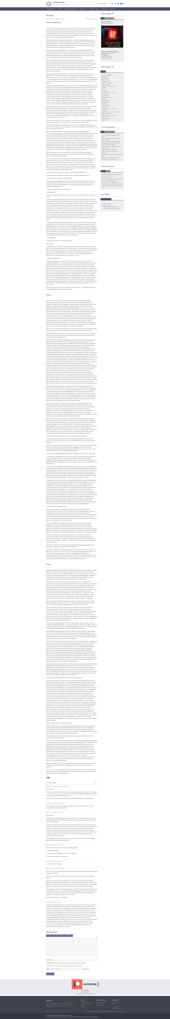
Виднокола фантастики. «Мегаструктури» (112, 179)
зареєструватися (72, 966)
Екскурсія (104, 110)
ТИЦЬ (66, 1006)
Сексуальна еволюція (107, 83)
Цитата (64, 935)
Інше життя (104, 103)
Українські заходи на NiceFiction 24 (110, 182)
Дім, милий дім (105, 102)
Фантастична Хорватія (107, 177)
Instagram (89, 1011)
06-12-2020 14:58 (60, 868)
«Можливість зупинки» (106, 23)
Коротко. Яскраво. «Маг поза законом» (111, 141)
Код (70, 935)
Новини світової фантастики (111, 206)
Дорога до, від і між (106, 100)
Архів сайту (83, 1005)
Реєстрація (103, 3)
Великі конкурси (100, 1005)
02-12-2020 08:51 (65, 786)
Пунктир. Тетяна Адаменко (108, 144)
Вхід (98, 3)
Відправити (50, 974)
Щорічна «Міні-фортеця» (87, 1003)
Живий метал (105, 107)
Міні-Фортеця (100, 1003)
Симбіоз (104, 87)
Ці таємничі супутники (107, 97)
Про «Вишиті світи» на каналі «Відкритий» (112, 184)
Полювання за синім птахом (109, 92)
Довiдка (83, 1006)
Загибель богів (105, 78)
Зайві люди (104, 91)
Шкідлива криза (106, 118)
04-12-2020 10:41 (59, 845)
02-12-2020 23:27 (60, 803)
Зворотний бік (61, 18)
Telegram (95, 1011)
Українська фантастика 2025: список (111, 143)
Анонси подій (107, 203)
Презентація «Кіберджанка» (108, 180)
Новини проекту (108, 205)
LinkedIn (121, 1011)
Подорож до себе (106, 105)
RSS (96, 782)
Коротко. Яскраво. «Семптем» (109, 149)
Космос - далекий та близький (109, 108)
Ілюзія (103, 89)
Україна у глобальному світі (108, 86)
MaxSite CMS (68, 1015)
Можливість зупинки (107, 74)
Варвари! (104, 99)
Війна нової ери (106, 84)
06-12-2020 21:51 (58, 902)
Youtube (108, 1011)
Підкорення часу (106, 81)
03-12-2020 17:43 (59, 812)
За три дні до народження (108, 115)
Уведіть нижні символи (52, 969)
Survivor (51, 812)
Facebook (102, 1011)
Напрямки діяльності (86, 1002)
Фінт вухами (105, 94)
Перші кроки (105, 120)
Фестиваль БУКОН (101, 1002)
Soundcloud (114, 1011)
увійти (54, 966)
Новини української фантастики (112, 208)
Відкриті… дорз (105, 116)
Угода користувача (50, 1011)
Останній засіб (105, 76)
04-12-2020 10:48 (59, 861)
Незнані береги (105, 95)
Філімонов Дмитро (52, 18)
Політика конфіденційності (61, 1011)
